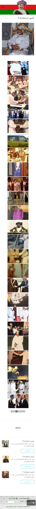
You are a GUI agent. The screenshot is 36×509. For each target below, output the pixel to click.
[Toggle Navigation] (3, 7)
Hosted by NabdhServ (24, 506)
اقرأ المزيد (27, 451)
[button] (34, 497)
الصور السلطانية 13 (28, 441)
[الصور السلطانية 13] (5, 443)
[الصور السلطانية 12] (5, 459)
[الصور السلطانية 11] (5, 474)
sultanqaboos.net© (11, 506)
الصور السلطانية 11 (28, 472)
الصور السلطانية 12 (28, 456)
